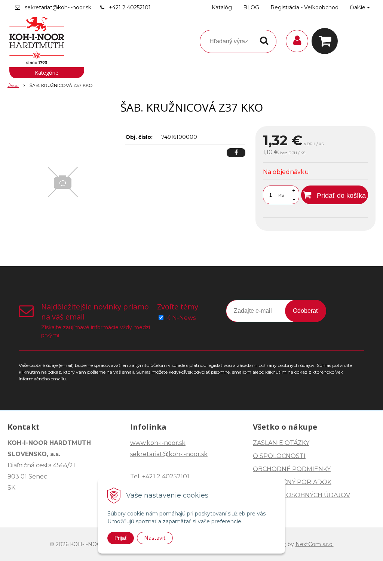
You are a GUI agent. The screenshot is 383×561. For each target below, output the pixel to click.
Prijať (120, 538)
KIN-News (181, 317)
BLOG (251, 7)
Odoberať (305, 311)
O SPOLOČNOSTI (279, 455)
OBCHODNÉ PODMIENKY (292, 469)
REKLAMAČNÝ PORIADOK (292, 482)
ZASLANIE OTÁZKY (281, 442)
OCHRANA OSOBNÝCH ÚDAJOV (301, 495)
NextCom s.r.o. (314, 544)
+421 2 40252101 (130, 7)
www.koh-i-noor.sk (158, 442)
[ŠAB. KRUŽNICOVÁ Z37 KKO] (62, 182)
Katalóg (222, 7)
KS (281, 195)
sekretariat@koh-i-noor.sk (58, 7)
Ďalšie (358, 7)
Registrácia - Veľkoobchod (304, 7)
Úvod (13, 85)
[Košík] (326, 41)
